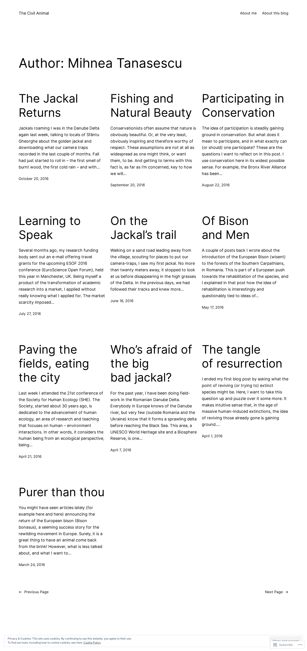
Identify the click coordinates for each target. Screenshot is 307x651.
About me (248, 13)
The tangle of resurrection (242, 356)
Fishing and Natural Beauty (151, 105)
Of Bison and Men (225, 228)
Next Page (276, 592)
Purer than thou (62, 492)
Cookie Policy (92, 642)
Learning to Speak (50, 228)
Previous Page (34, 592)
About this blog (275, 13)
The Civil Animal (34, 13)
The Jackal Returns (48, 105)
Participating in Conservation (243, 105)
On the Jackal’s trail (143, 228)
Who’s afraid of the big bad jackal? (151, 364)
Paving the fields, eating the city (54, 364)
